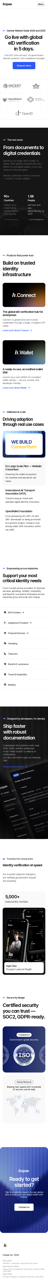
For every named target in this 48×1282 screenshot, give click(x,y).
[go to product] (24, 295)
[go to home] (8, 4)
